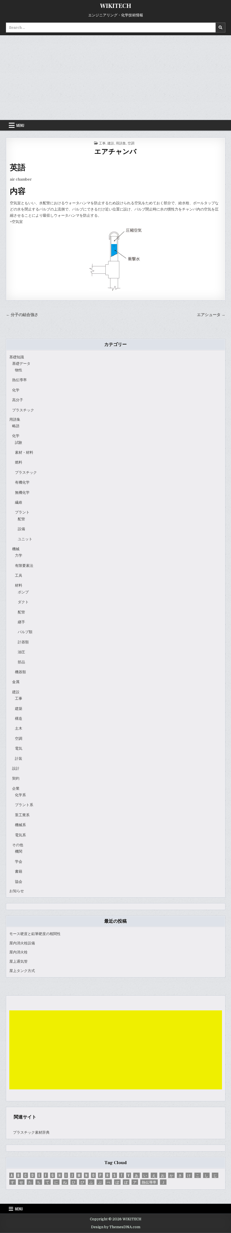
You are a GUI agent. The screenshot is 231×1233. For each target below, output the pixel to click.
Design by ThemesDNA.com (115, 1227)
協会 (18, 881)
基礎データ (21, 363)
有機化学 (22, 482)
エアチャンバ (115, 151)
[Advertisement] (115, 77)
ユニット (25, 539)
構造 (18, 718)
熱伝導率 (19, 380)
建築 (18, 709)
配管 (21, 519)
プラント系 (24, 805)
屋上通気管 (18, 961)
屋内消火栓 (18, 952)
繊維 (18, 502)
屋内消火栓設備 (22, 943)
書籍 (18, 871)
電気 (18, 748)
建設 (110, 143)
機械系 (20, 825)
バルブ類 (25, 632)
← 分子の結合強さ (22, 315)
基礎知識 (16, 357)
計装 (18, 758)
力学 (18, 555)
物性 (18, 370)
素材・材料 (24, 452)
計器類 (23, 642)
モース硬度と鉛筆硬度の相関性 (35, 934)
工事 (102, 143)
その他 (17, 845)
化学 (15, 390)
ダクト (23, 602)
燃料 (18, 462)
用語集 (121, 143)
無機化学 (22, 492)
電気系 (20, 835)
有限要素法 (24, 565)
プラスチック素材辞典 (31, 1132)
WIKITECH (115, 6)
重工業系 (22, 815)
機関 (18, 851)
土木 (18, 728)
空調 (131, 143)
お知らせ (16, 891)
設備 (21, 529)
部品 (21, 662)
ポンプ (23, 592)
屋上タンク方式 (22, 971)
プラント (22, 512)
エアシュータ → (211, 315)
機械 (15, 549)
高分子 (17, 400)
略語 (15, 426)
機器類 (20, 672)
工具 (18, 575)
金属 (15, 682)
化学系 (20, 795)
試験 (18, 442)
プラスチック (23, 410)
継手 (21, 622)
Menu (20, 125)
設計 (15, 768)
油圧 (21, 652)
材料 (18, 585)
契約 (15, 778)
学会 (18, 861)
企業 (15, 788)
